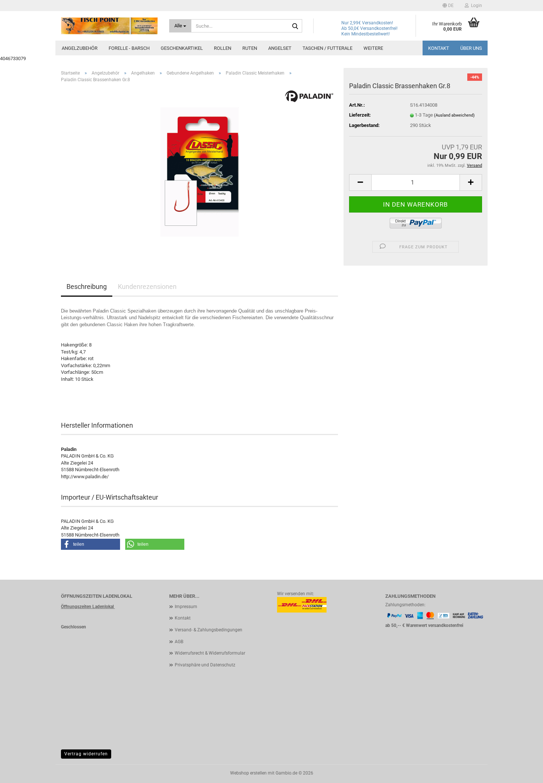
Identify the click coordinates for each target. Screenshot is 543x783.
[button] (448, 5)
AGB (179, 641)
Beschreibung (86, 286)
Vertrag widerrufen (86, 753)
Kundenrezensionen (147, 286)
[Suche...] (295, 26)
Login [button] (475, 5)
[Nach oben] (523, 772)
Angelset (279, 48)
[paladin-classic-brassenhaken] (199, 171)
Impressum (186, 606)
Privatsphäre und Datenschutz (205, 665)
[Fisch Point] (109, 26)
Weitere (373, 48)
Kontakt (438, 48)
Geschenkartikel (182, 48)
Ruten (249, 48)
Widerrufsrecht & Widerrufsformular (210, 653)
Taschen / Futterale (327, 48)
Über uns (471, 48)
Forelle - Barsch (129, 48)
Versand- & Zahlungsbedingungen (208, 629)
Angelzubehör (80, 48)
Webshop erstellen (248, 773)
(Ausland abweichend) (454, 115)
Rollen (222, 48)
